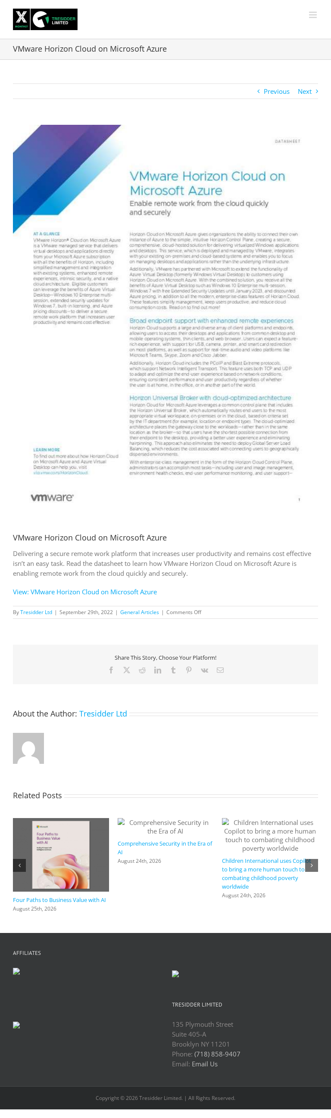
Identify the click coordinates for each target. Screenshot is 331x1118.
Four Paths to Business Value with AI (59, 900)
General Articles (139, 612)
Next (305, 91)
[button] (19, 865)
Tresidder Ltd (36, 612)
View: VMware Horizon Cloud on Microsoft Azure (85, 591)
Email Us (205, 1063)
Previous (277, 91)
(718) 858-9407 (217, 1054)
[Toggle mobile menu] (313, 14)
